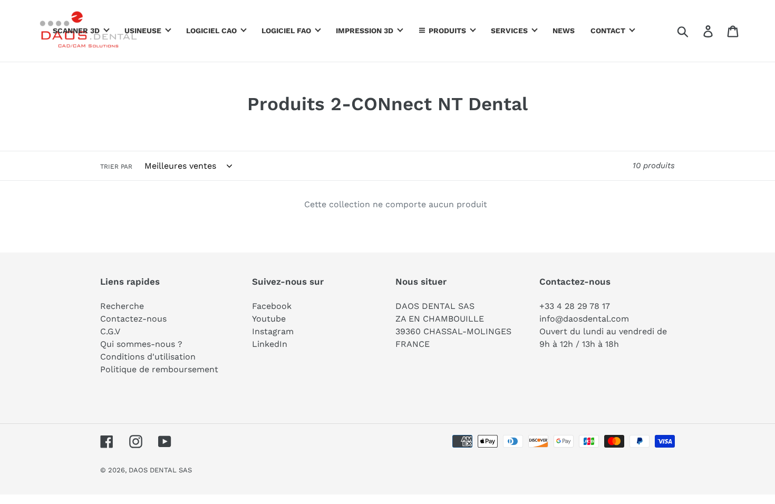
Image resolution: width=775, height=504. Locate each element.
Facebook (272, 306)
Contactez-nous (133, 319)
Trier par (116, 166)
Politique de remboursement (159, 369)
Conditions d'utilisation (148, 357)
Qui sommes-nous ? (141, 344)
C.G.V (110, 331)
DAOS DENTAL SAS (160, 470)
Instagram (273, 331)
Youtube (269, 319)
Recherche (122, 306)
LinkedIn (269, 344)
